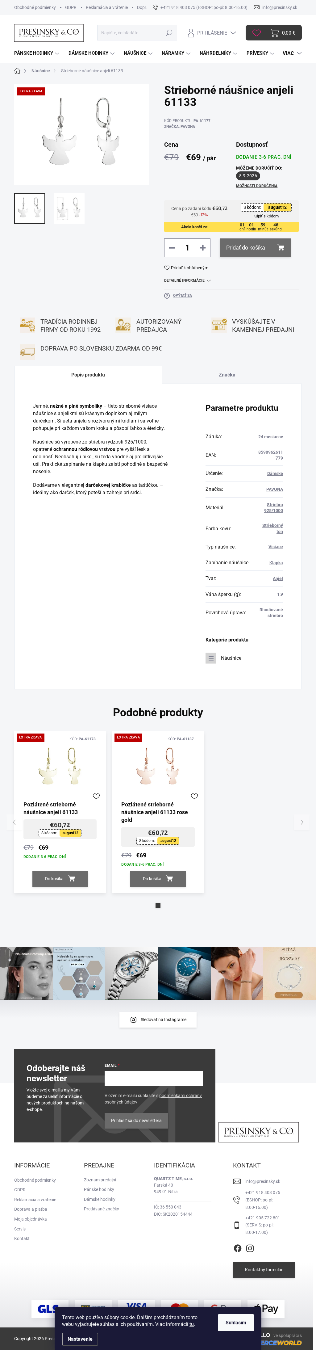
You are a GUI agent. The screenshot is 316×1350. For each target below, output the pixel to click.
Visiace (275, 546)
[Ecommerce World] (266, 1342)
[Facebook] (237, 1247)
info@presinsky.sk (262, 1181)
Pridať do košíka (245, 247)
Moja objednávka (30, 1219)
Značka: (179, 126)
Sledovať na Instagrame (163, 1019)
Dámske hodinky (99, 1199)
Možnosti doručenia (256, 186)
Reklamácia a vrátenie (107, 7)
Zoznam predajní (100, 1179)
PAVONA (274, 489)
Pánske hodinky (99, 1189)
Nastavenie (80, 1339)
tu (191, 1324)
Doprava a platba (30, 1209)
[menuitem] (37, 53)
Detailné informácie (184, 280)
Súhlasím (236, 1323)
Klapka (276, 562)
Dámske (275, 473)
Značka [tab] (227, 375)
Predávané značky (101, 1208)
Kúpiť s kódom (266, 216)
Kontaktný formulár (264, 1269)
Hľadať (169, 32)
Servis (20, 1228)
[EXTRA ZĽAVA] (60, 767)
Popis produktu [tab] (88, 375)
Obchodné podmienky (35, 7)
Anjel (278, 578)
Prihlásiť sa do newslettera (136, 1120)
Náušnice (231, 658)
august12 (277, 207)
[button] (158, 905)
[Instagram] (250, 1247)
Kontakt (22, 1238)
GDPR (71, 7)
